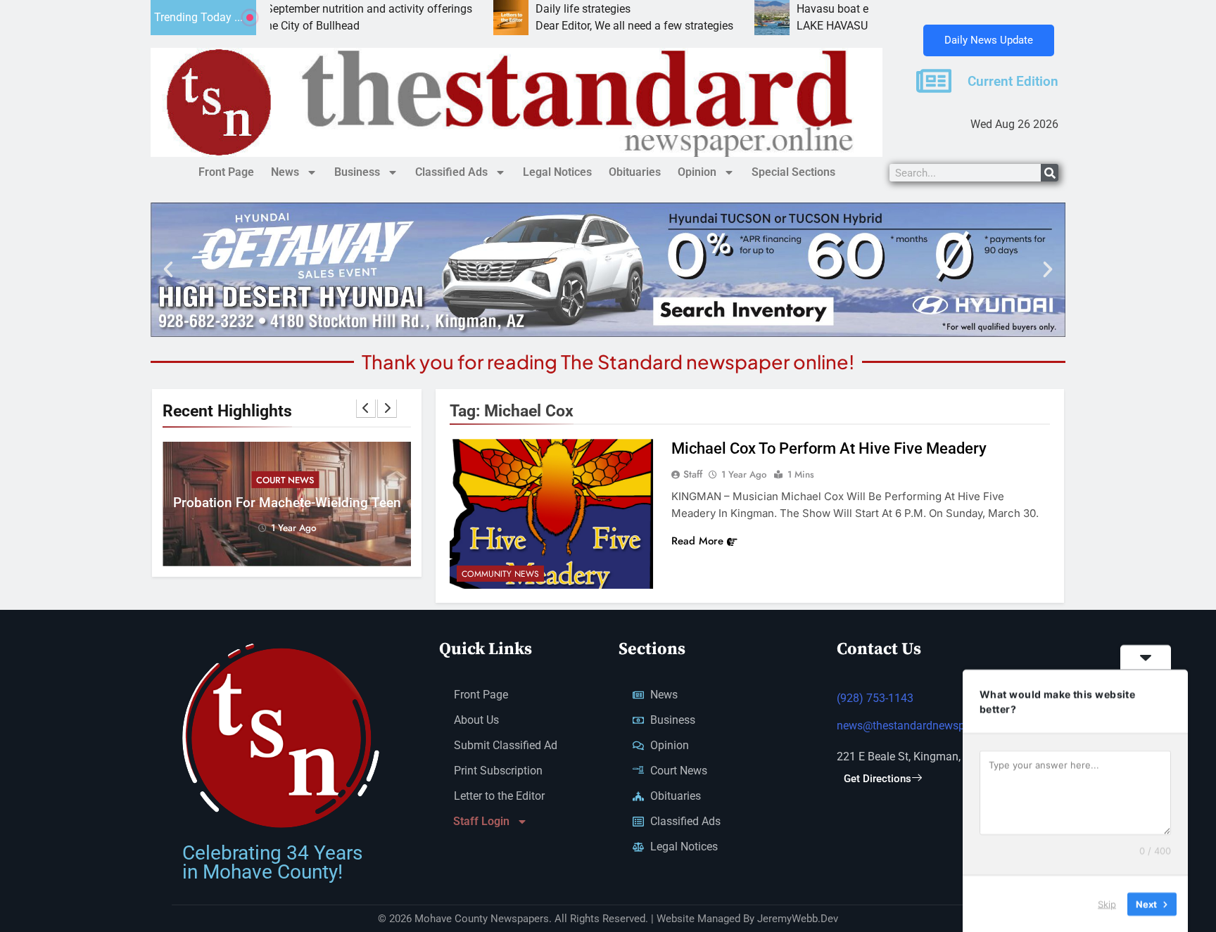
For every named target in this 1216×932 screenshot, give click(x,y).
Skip (1107, 903)
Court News (285, 480)
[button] (168, 269)
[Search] (1049, 172)
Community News (500, 574)
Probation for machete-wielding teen (287, 503)
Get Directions (877, 778)
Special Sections (793, 172)
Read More (697, 541)
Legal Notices (557, 172)
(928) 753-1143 (875, 698)
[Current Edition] (933, 80)
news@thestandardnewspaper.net (920, 725)
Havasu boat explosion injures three (831, 8)
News (285, 172)
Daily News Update (988, 40)
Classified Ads (451, 172)
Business (357, 172)
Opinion (697, 172)
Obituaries (635, 172)
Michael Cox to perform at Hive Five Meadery (829, 448)
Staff (692, 474)
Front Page (226, 172)
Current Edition (1013, 81)
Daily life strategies (529, 8)
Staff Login (481, 821)
